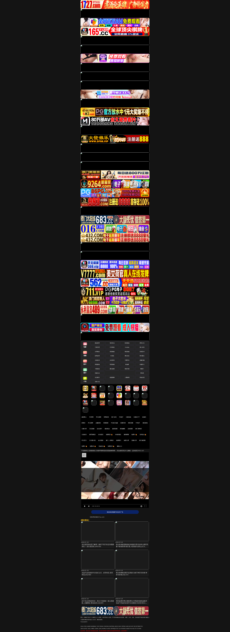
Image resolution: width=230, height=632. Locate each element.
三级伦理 (97, 347)
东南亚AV (142, 351)
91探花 (112, 356)
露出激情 (112, 369)
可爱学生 (127, 360)
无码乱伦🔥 (143, 434)
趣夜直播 (114, 428)
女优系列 (112, 360)
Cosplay (127, 347)
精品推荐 (97, 343)
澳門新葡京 (92, 434)
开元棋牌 (98, 417)
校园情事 (112, 377)
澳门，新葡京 (110, 440)
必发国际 (130, 428)
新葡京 (83, 423)
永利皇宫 (100, 434)
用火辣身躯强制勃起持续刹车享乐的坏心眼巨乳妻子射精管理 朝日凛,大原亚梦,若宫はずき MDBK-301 (132, 546)
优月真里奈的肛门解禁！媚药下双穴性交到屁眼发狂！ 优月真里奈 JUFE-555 (98, 545)
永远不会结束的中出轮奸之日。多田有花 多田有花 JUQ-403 (97, 574)
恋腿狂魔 (142, 360)
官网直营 (106, 417)
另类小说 (97, 381)
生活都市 (97, 377)
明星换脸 (112, 364)
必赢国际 (98, 423)
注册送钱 (128, 417)
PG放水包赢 (114, 423)
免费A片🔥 (93, 446)
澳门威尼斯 (142, 440)
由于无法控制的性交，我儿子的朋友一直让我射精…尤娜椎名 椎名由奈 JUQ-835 (98, 602)
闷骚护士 (142, 364)
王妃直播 (91, 428)
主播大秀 (84, 428)
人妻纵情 (127, 377)
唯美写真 (127, 369)
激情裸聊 (126, 434)
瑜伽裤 (127, 364)
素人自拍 (142, 347)
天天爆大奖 (92, 440)
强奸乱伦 (112, 343)
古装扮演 (97, 360)
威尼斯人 (84, 417)
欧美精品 (127, 343)
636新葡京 (118, 434)
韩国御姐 (112, 351)
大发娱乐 (84, 434)
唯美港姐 (127, 351)
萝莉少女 (142, 343)
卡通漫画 (97, 369)
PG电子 (121, 417)
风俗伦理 (142, 377)
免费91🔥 (84, 446)
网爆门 (142, 369)
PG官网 (91, 417)
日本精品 (112, 347)
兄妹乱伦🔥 (102, 446)
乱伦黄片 (99, 428)
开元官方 (84, 440)
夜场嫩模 (122, 428)
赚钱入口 (119, 446)
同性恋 (142, 373)
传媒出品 (97, 373)
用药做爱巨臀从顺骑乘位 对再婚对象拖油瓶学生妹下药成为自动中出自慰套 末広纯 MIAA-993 (131, 603)
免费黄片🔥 (111, 446)
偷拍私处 (107, 428)
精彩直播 (130, 423)
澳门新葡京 (138, 428)
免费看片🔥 (109, 434)
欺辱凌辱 (97, 356)
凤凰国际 (106, 423)
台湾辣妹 (97, 351)
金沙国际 (100, 440)
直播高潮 (123, 423)
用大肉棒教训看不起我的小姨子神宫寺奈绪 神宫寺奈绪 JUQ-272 (131, 574)
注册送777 (137, 417)
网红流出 (127, 356)
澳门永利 (114, 417)
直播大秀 (134, 440)
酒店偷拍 (145, 423)
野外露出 (142, 356)
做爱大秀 (126, 440)
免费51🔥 (134, 434)
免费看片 (118, 440)
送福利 (144, 417)
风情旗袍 (97, 364)
